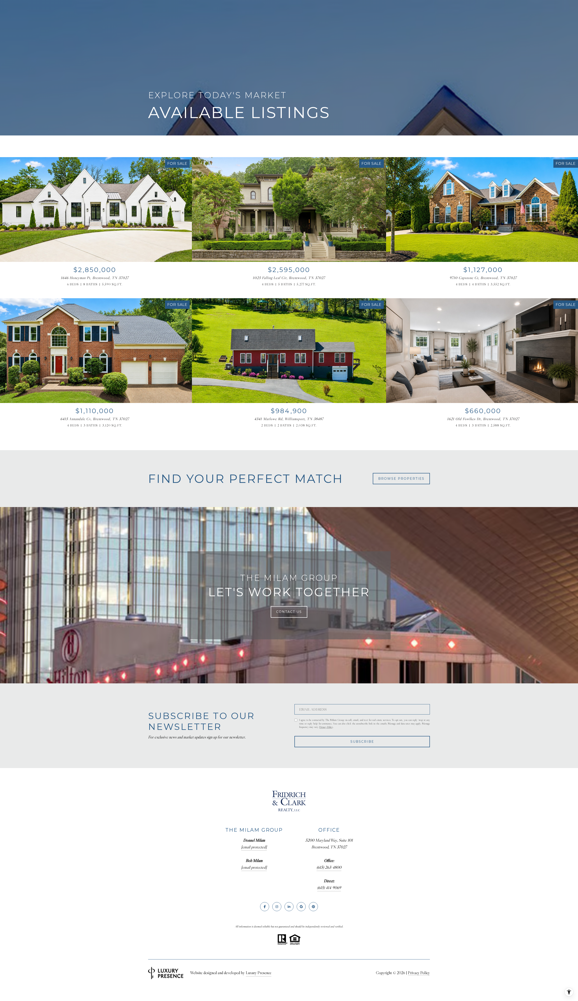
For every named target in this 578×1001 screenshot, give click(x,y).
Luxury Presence (258, 972)
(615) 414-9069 (329, 887)
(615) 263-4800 (329, 867)
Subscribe (362, 742)
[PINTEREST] (313, 906)
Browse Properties (401, 479)
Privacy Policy (326, 727)
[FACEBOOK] (264, 906)
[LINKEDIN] (289, 906)
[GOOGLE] (301, 906)
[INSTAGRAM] (276, 906)
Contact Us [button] (289, 612)
